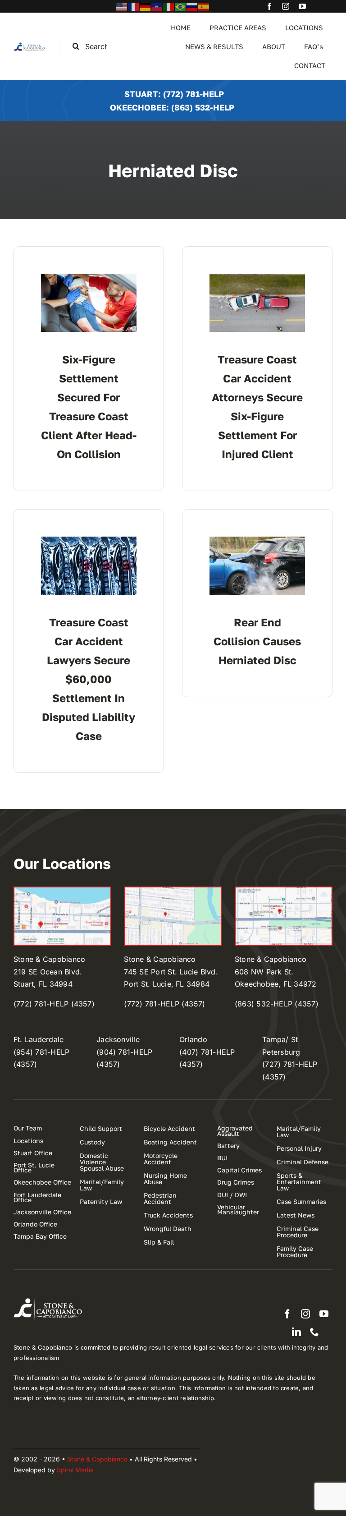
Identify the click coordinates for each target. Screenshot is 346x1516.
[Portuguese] (181, 5)
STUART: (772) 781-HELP (174, 94)
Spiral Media (75, 1470)
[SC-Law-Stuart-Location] (62, 891)
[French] (134, 5)
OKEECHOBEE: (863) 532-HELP (172, 107)
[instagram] (285, 6)
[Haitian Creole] (157, 5)
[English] (122, 5)
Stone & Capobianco (97, 1459)
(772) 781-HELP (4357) (54, 1003)
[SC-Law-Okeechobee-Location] (284, 891)
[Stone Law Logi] (30, 45)
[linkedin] (296, 1332)
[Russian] (192, 5)
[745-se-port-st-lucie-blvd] (173, 891)
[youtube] (302, 6)
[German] (145, 5)
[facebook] (269, 6)
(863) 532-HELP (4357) (277, 1003)
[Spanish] (204, 5)
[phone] (314, 1332)
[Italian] (169, 5)
